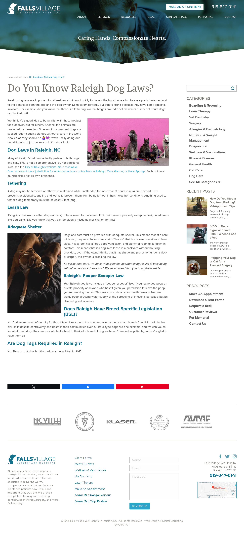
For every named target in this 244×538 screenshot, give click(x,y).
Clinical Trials (176, 17)
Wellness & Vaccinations (207, 152)
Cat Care (196, 170)
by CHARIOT (122, 524)
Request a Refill (200, 305)
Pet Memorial (199, 317)
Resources (128, 17)
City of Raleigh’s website (40, 167)
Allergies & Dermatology (207, 129)
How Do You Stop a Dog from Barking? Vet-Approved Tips (223, 202)
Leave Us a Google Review (93, 495)
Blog (151, 17)
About (81, 17)
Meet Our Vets (84, 464)
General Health (200, 164)
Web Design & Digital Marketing (163, 520)
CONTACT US (139, 506)
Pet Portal (205, 17)
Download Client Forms (206, 299)
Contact (231, 17)
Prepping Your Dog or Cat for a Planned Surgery (223, 261)
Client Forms (83, 457)
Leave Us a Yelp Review (91, 501)
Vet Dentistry (199, 117)
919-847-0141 (224, 6)
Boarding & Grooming (205, 105)
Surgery (195, 123)
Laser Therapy (199, 111)
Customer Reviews (203, 311)
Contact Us (197, 323)
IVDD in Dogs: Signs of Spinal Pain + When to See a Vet (223, 231)
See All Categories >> (205, 182)
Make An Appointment (185, 7)
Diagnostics (198, 146)
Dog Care (21, 77)
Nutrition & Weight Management (203, 138)
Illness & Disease (201, 158)
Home (10, 77)
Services (104, 17)
